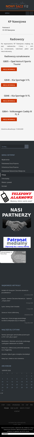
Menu (5, 13)
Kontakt (4, 186)
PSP (23, 405)
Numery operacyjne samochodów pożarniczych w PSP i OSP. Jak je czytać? (16, 336)
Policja (4, 175)
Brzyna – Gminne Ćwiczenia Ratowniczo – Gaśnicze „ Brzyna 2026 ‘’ (17, 300)
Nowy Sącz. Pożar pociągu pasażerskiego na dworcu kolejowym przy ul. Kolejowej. (14, 319)
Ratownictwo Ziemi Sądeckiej (17, 419)
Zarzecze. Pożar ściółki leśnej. (10, 312)
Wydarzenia (5, 160)
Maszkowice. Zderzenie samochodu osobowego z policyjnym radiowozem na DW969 (16, 342)
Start (3, 405)
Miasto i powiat (7, 182)
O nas (8, 405)
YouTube (31, 13)
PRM (31, 405)
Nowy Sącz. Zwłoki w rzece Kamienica (13, 358)
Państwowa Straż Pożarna (10, 163)
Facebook (27, 13)
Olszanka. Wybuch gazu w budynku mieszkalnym (16, 354)
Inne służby (5, 179)
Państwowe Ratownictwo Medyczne (13, 171)
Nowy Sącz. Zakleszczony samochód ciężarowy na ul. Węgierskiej (15, 349)
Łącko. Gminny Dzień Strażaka (10, 306)
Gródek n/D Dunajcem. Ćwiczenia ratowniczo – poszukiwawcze (15, 291)
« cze (1, 393)
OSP (27, 405)
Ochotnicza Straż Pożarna (10, 167)
